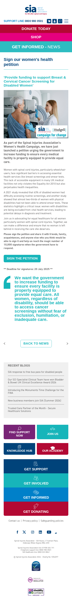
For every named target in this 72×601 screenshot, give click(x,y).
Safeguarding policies (52, 520)
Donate (36, 29)
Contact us (14, 520)
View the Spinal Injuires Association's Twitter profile (24, 532)
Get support (36, 469)
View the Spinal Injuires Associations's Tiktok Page (55, 532)
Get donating (36, 511)
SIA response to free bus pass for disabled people (35, 372)
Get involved (36, 483)
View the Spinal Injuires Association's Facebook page (17, 532)
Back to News (36, 343)
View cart (49, 21)
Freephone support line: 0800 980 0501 (36, 550)
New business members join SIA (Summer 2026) (34, 400)
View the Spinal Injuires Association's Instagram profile (32, 532)
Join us (52, 434)
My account (54, 21)
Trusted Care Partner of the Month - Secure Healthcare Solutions (32, 409)
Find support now (19, 434)
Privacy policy (30, 520)
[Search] (60, 21)
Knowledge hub (19, 450)
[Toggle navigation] (66, 21)
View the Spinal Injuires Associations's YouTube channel (49, 532)
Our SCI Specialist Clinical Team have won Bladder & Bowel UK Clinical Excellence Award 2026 (36, 381)
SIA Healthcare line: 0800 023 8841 (36, 552)
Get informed (36, 497)
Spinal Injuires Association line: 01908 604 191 (36, 548)
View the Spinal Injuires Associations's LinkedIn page (40, 532)
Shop (36, 37)
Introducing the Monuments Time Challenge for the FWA (36, 391)
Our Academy (52, 450)
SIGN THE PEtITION (22, 258)
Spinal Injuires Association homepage (36, 10)
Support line (23, 21)
